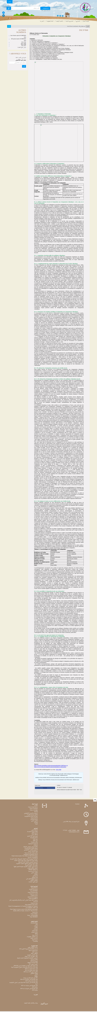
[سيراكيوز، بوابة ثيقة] (85, 7)
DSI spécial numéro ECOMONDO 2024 (18, 40)
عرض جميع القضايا (22, 47)
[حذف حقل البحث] (12, 8)
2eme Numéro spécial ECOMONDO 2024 (18, 36)
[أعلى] (95, 800)
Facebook (77, 804)
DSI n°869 (23, 42)
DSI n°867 (23, 46)
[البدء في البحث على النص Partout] (9, 8)
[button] (88, 26)
